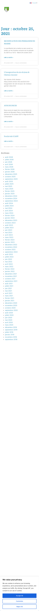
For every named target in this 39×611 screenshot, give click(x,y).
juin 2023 (8, 230)
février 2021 (9, 298)
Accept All (19, 596)
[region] (19, 593)
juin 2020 (8, 318)
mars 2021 (9, 296)
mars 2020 (9, 325)
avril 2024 (9, 211)
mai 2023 (8, 232)
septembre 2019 (11, 330)
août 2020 (9, 313)
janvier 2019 (9, 335)
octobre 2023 (10, 223)
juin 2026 (8, 162)
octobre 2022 (10, 249)
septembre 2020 (11, 310)
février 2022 (9, 269)
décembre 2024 (11, 196)
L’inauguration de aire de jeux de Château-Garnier (16, 73)
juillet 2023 (9, 228)
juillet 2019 (9, 332)
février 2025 (9, 191)
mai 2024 (8, 208)
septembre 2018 (11, 339)
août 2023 (9, 225)
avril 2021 (8, 293)
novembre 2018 (11, 337)
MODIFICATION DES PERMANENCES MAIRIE (19, 42)
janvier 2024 (9, 218)
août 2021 (9, 284)
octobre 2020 (10, 308)
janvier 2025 (9, 194)
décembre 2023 (11, 220)
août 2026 (9, 157)
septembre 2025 (11, 179)
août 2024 (9, 203)
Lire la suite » (8, 57)
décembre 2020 (11, 303)
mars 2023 (9, 237)
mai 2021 (8, 291)
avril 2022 (9, 264)
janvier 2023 (9, 242)
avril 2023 (9, 235)
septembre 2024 (11, 201)
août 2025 (9, 181)
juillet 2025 (9, 184)
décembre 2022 (11, 245)
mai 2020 (8, 320)
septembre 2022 (11, 252)
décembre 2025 (11, 174)
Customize (19, 601)
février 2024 (9, 215)
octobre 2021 (10, 279)
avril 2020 (9, 322)
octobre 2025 (10, 177)
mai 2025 (8, 186)
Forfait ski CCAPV (11, 136)
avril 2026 (9, 164)
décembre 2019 (11, 327)
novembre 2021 (11, 276)
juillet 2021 (9, 286)
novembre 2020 (11, 305)
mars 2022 (9, 266)
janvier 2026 (9, 172)
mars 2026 (9, 167)
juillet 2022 (9, 257)
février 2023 (9, 240)
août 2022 (9, 254)
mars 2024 (9, 213)
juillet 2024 (9, 206)
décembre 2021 (11, 274)
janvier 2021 (9, 301)
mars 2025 (9, 189)
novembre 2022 (11, 247)
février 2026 (9, 169)
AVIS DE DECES (10, 105)
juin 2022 (8, 259)
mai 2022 (8, 262)
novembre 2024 (11, 198)
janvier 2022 (9, 271)
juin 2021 (8, 288)
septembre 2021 (11, 281)
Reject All (19, 606)
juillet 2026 (9, 160)
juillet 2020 (9, 315)
